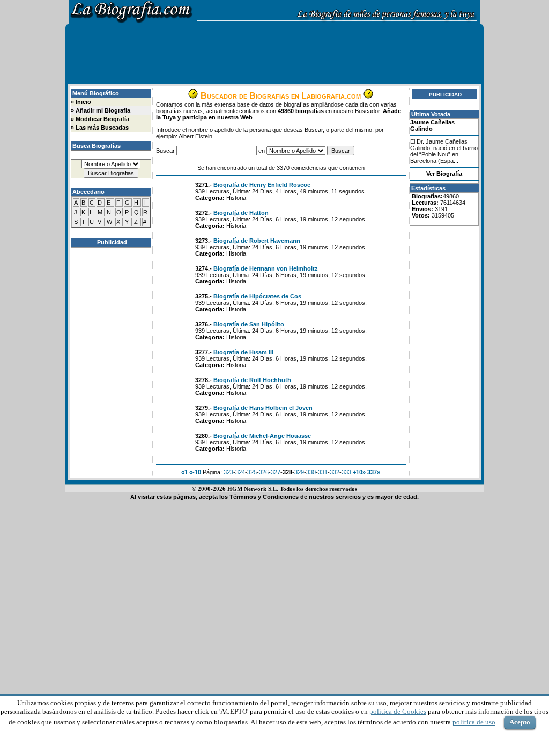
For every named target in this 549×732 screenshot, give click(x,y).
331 (323, 472)
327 (275, 472)
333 (346, 472)
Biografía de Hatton (241, 213)
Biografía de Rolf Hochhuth (252, 380)
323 (228, 472)
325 (252, 472)
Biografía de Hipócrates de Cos (257, 296)
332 (334, 472)
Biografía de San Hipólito (248, 324)
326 (264, 472)
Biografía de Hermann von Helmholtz (265, 268)
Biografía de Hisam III (243, 352)
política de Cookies (397, 711)
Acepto (519, 722)
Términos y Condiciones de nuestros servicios (295, 497)
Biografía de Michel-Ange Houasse (262, 435)
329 (299, 472)
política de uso (473, 722)
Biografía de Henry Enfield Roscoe (261, 185)
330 (311, 472)
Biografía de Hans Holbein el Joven (263, 408)
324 (240, 472)
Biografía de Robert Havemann (256, 240)
